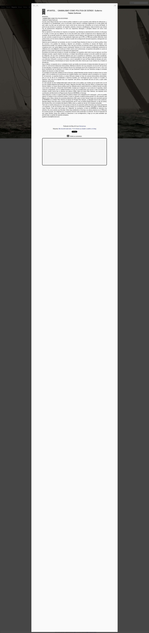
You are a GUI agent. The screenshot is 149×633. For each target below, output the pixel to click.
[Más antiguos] (37, 5)
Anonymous (82, 126)
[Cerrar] (115, 5)
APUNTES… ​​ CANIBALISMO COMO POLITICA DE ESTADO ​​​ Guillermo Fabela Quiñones (74, 11)
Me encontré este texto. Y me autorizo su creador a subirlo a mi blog (77, 129)
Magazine (14, 7)
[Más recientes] (34, 5)
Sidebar (25, 7)
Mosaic (20, 7)
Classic (3, 7)
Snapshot (31, 7)
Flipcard (8, 7)
